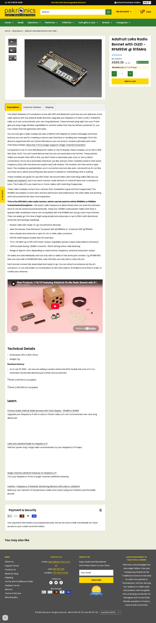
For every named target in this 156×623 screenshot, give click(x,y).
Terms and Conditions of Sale (19, 581)
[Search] (108, 12)
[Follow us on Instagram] (61, 582)
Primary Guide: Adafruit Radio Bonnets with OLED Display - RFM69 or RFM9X (43, 410)
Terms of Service (13, 593)
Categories (122, 22)
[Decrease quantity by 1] (114, 73)
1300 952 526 (58, 569)
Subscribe (96, 580)
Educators (33, 22)
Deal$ (21, 22)
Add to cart (130, 81)
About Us (9, 561)
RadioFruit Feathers (16, 180)
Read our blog (11, 573)
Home (8, 22)
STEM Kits (66, 22)
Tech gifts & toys (86, 22)
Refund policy (11, 597)
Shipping (49, 107)
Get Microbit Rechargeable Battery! (68, 2)
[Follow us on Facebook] (51, 582)
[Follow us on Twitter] (56, 582)
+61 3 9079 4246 (15, 2)
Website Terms (12, 585)
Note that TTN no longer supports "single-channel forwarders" (56, 145)
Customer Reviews (32, 107)
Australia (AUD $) (108, 612)
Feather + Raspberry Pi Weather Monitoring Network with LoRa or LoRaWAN (43, 486)
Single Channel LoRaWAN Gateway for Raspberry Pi (31, 473)
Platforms (50, 22)
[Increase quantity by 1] (130, 73)
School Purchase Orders (128, 2)
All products (17, 31)
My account (123, 11)
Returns (8, 589)
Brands (105, 22)
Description (13, 107)
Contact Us (10, 569)
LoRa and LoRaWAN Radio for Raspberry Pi (27, 443)
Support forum (12, 565)
